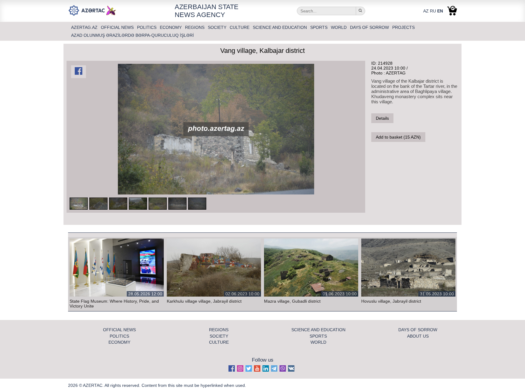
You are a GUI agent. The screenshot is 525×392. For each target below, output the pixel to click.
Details (382, 118)
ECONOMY (171, 27)
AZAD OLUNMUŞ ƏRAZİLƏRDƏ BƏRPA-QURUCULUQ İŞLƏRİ (132, 35)
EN (440, 11)
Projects (403, 27)
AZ (426, 11)
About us (418, 336)
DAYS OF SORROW (370, 27)
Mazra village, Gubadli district (292, 301)
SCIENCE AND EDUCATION (280, 27)
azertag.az (85, 27)
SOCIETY (218, 27)
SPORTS (319, 27)
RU (433, 11)
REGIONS (195, 27)
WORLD (339, 27)
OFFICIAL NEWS (118, 27)
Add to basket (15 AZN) (398, 137)
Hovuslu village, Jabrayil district (391, 301)
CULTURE (240, 27)
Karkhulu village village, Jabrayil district (204, 301)
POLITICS (147, 27)
